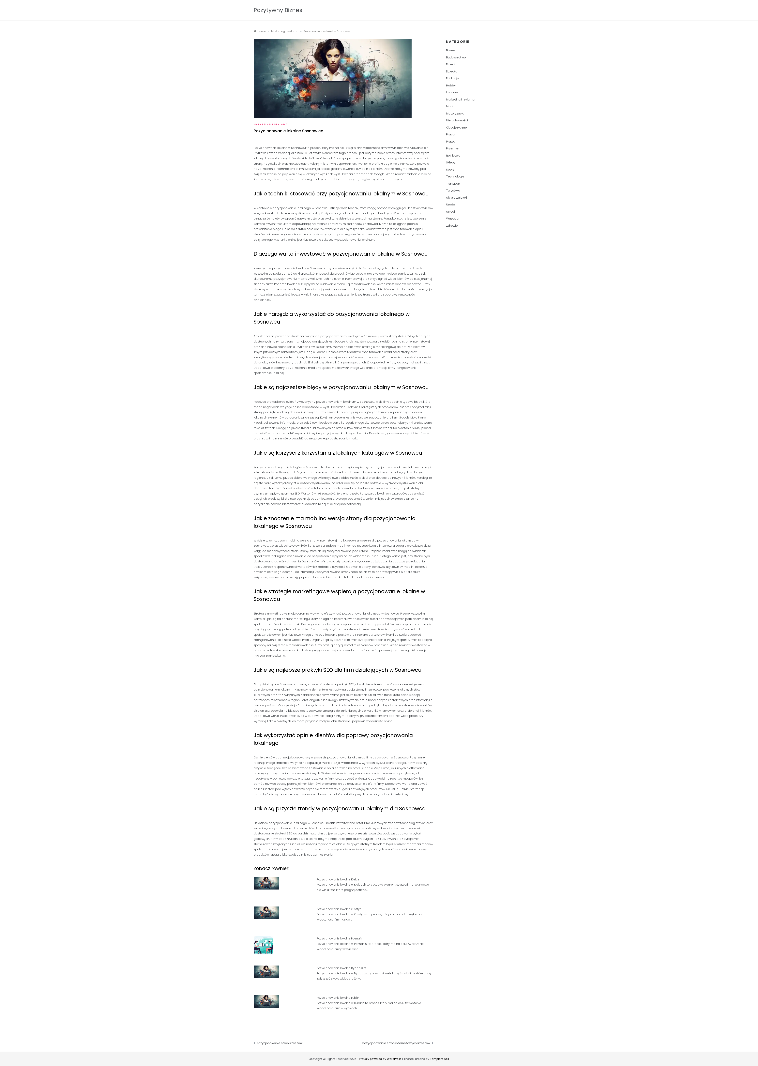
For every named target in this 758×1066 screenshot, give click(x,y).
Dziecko (451, 71)
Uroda (450, 204)
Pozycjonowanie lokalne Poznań (339, 938)
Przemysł (452, 148)
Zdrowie (452, 225)
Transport (453, 183)
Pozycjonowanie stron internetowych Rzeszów (396, 1043)
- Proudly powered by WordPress (379, 1059)
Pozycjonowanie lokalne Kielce (338, 879)
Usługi (450, 211)
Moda (450, 106)
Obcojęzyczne (456, 127)
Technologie (455, 176)
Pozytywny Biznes (278, 10)
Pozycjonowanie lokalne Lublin (338, 998)
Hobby (451, 85)
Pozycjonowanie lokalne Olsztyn (339, 909)
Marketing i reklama (271, 124)
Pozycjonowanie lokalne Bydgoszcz (342, 968)
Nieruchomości (457, 120)
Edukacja (452, 78)
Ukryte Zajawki (456, 197)
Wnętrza (452, 218)
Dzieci (450, 64)
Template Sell (439, 1059)
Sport (450, 169)
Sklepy (450, 162)
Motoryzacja (455, 113)
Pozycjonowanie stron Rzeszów (279, 1043)
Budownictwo (456, 57)
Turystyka (453, 190)
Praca (450, 134)
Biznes (450, 50)
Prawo (450, 141)
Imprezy (452, 92)
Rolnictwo (453, 155)
